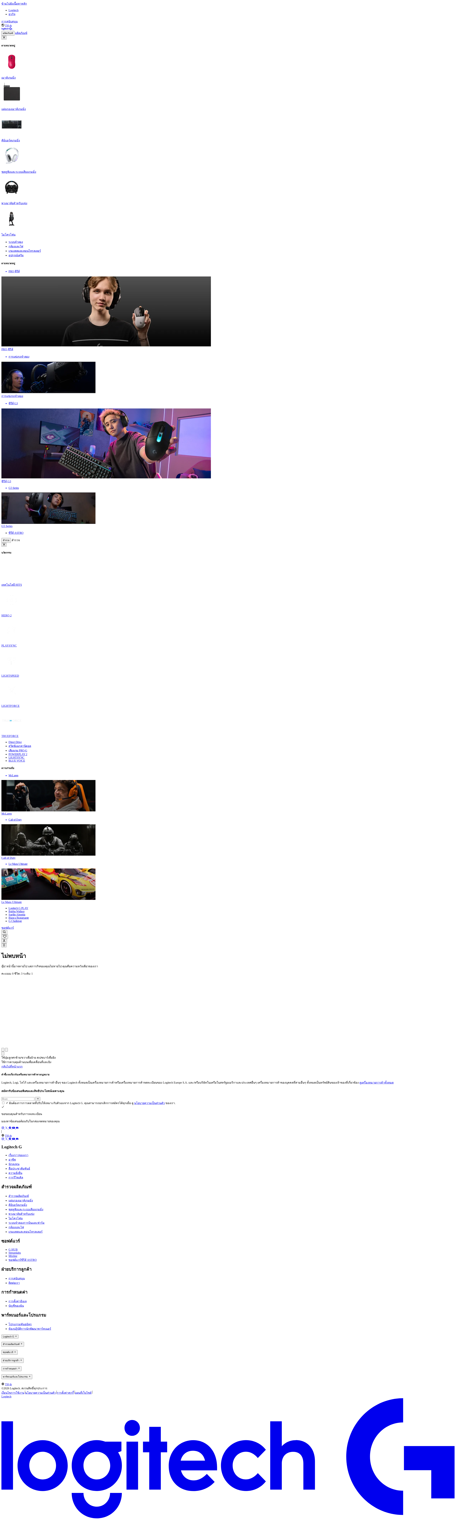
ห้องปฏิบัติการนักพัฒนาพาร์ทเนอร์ (30, 1328)
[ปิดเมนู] (4, 38)
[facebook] (10, 1128)
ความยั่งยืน (15, 1173)
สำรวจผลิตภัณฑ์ (19, 1196)
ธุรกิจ (12, 14)
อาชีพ (12, 1159)
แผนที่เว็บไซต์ (83, 1392)
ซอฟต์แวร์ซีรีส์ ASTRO (23, 1259)
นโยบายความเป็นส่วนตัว (149, 1103)
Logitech (14, 10)
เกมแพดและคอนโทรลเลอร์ (26, 1231)
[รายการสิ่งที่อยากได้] (4, 936)
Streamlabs (15, 1252)
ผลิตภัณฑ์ (8, 33)
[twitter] (7, 1128)
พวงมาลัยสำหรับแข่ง (21, 1213)
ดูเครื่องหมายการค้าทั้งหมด (376, 1082)
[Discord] (17, 1128)
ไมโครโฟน (16, 1218)
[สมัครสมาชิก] (37, 1099)
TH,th (8, 25)
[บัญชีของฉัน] (4, 941)
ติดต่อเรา (14, 1282)
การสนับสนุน (9, 21)
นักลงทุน (14, 1164)
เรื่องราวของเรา (18, 1155)
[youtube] (14, 1128)
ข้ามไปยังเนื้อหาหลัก (14, 3)
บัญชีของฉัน (16, 1305)
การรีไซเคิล (16, 1177)
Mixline (13, 1255)
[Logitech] (6, 29)
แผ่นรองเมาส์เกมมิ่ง (21, 1200)
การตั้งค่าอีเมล (18, 1301)
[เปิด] (4, 945)
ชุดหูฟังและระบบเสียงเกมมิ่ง (26, 1209)
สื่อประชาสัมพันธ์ (19, 1168)
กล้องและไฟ (16, 1227)
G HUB (13, 1249)
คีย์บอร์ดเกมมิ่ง (18, 1204)
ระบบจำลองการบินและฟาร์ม (27, 1222)
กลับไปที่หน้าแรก (12, 1066)
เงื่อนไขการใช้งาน (12, 1392)
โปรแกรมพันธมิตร (20, 1324)
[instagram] (3, 1128)
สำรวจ (6, 540)
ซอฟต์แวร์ (7, 927)
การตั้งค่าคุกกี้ (65, 1392)
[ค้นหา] (4, 932)
